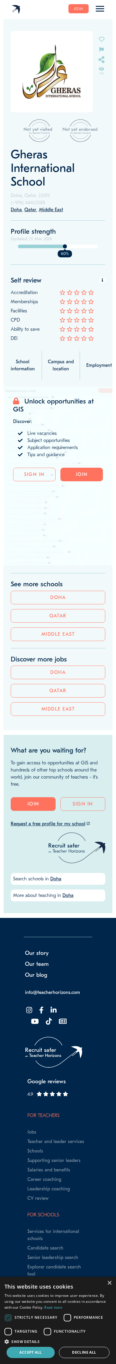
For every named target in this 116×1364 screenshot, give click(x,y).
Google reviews (46, 1081)
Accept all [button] (30, 1352)
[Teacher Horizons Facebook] (40, 1010)
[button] (58, 1341)
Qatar (58, 616)
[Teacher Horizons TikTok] (48, 1022)
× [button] (109, 1283)
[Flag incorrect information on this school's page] (101, 49)
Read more (53, 1307)
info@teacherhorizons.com (52, 992)
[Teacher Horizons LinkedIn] (53, 1010)
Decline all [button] (84, 1352)
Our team (37, 964)
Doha (58, 597)
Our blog (36, 975)
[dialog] (58, 1320)
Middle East (58, 634)
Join (78, 9)
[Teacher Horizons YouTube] (34, 1022)
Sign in (34, 474)
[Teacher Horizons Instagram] (28, 1010)
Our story (37, 953)
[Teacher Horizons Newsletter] (62, 1022)
